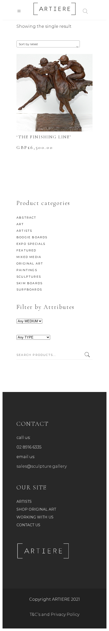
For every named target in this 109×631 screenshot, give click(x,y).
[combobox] (48, 43)
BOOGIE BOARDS (32, 237)
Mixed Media (28, 257)
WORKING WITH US (34, 517)
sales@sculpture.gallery (41, 466)
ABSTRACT (26, 217)
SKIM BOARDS (29, 283)
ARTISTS (24, 230)
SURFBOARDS (29, 289)
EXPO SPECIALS (31, 244)
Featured (26, 250)
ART (20, 224)
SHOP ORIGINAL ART (36, 509)
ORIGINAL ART (29, 263)
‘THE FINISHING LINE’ (43, 137)
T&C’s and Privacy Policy (54, 614)
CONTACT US (28, 525)
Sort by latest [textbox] (28, 44)
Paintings (26, 270)
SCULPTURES (28, 276)
